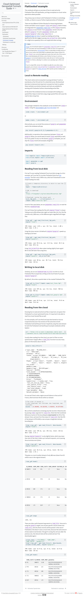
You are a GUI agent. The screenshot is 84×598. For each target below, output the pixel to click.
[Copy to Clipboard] (65, 112)
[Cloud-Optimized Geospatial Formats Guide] (13, 8)
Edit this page (73, 22)
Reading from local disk (75, 12)
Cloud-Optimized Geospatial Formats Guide (11, 6)
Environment (73, 8)
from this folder (46, 108)
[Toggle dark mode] (15, 8)
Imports (72, 10)
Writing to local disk (75, 15)
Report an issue (74, 24)
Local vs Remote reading (74, 5)
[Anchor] (50, 75)
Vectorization (41, 50)
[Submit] (3, 13)
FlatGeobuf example (43, 3)
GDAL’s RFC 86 (42, 69)
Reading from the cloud (74, 18)
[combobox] (11, 13)
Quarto (80, 593)
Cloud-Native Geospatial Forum (10, 593)
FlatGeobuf (34, 3)
